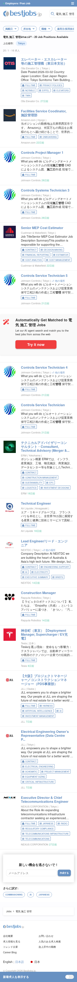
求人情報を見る (11, 941)
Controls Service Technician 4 (44, 367)
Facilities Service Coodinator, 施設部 (43, 113)
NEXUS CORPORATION (34, 806)
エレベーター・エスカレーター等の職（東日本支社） (44, 61)
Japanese (48, 823)
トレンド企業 (10, 946)
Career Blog (10, 952)
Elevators (62, 90)
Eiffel (45, 90)
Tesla (24, 643)
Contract (31, 249)
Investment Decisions (56, 487)
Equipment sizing (35, 776)
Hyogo (42, 120)
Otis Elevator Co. (30, 68)
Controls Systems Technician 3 (45, 190)
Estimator (62, 254)
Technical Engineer (36, 503)
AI (26, 572)
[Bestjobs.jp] (25, 13)
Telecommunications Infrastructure (47, 833)
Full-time (30, 85)
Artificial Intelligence (38, 710)
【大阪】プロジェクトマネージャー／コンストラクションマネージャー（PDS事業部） (44, 679)
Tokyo (21, 43)
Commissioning (14, 894)
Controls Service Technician (43, 405)
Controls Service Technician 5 (44, 275)
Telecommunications (37, 838)
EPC (51, 482)
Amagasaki (41, 508)
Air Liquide (27, 508)
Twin (27, 95)
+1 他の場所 (58, 280)
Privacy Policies (52, 85)
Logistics (31, 487)
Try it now (36, 344)
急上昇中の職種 (47, 946)
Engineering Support (56, 567)
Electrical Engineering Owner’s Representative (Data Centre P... (45, 735)
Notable (30, 90)
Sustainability (33, 482)
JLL (23, 688)
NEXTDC (26, 550)
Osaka (31, 688)
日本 (31, 643)
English (8, 962)
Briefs (59, 577)
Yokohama (35, 455)
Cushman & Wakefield (33, 232)
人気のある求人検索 (50, 941)
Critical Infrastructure (39, 781)
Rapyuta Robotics (31, 597)
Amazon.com (28, 120)
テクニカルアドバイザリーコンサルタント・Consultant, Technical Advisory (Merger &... (45, 446)
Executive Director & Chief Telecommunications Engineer (44, 799)
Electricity (41, 572)
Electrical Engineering (39, 766)
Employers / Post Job (17, 3)
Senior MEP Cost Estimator (42, 227)
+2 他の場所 (48, 550)
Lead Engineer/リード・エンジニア (44, 543)
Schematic (31, 771)
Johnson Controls (31, 157)
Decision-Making (53, 249)
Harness (48, 705)
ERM (23, 455)
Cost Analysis (33, 260)
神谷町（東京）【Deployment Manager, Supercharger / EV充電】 (44, 634)
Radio (64, 823)
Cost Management (59, 260)
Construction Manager (38, 592)
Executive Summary (36, 577)
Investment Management (39, 716)
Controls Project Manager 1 (42, 152)
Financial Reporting (37, 254)
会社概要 (8, 936)
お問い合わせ (46, 936)
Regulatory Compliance (39, 828)
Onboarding (50, 137)
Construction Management (41, 477)
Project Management (56, 771)
